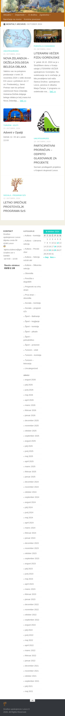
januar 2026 (30, 415)
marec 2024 (30, 528)
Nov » (52, 257)
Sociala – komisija (33, 303)
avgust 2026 (30, 380)
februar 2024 (30, 533)
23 (50, 250)
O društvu (32, 15)
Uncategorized (11, 51)
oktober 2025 (30, 431)
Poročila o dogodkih (44, 46)
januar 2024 (30, 538)
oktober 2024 (30, 492)
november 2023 (32, 548)
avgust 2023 (30, 564)
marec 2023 (30, 589)
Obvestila (29, 273)
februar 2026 (30, 410)
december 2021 (32, 666)
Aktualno (7, 15)
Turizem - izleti (10, 125)
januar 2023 (30, 599)
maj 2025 (29, 456)
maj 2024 (29, 518)
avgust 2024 (30, 502)
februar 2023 (30, 594)
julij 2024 (29, 507)
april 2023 (29, 584)
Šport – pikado (31, 332)
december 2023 (32, 543)
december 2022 (32, 604)
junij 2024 (29, 512)
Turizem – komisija (33, 355)
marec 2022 (30, 650)
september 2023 (32, 558)
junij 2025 (29, 451)
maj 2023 (29, 579)
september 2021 (32, 681)
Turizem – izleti (31, 350)
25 (55, 250)
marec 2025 (30, 466)
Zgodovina (44, 15)
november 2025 (32, 426)
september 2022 (32, 620)
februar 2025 (30, 472)
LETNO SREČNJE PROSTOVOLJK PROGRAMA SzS (15, 206)
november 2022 (32, 610)
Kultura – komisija (32, 236)
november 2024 (32, 487)
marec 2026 (30, 405)
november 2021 (32, 671)
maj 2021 (29, 691)
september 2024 (32, 497)
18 (55, 247)
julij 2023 (29, 569)
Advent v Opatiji (13, 132)
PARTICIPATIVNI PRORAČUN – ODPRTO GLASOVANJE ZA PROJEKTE (45, 154)
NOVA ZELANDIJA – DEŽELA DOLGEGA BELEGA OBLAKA (16, 62)
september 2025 (32, 436)
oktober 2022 (30, 615)
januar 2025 (30, 477)
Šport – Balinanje (32, 316)
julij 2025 (29, 446)
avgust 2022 (30, 625)
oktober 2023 (30, 553)
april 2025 (29, 461)
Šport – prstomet (32, 345)
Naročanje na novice (12, 19)
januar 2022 (30, 661)
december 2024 (32, 482)
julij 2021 (29, 686)
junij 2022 (29, 635)
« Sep (46, 257)
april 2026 (29, 400)
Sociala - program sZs (14, 195)
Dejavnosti (19, 15)
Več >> (23, 101)
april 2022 (29, 645)
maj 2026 (29, 395)
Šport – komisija (32, 326)
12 (58, 243)
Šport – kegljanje (32, 321)
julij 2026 (29, 385)
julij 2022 (29, 630)
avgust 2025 (30, 441)
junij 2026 (29, 390)
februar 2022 (30, 656)
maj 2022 (29, 640)
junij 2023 (29, 574)
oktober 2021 (30, 676)
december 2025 (32, 420)
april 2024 (29, 523)
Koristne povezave (32, 19)
